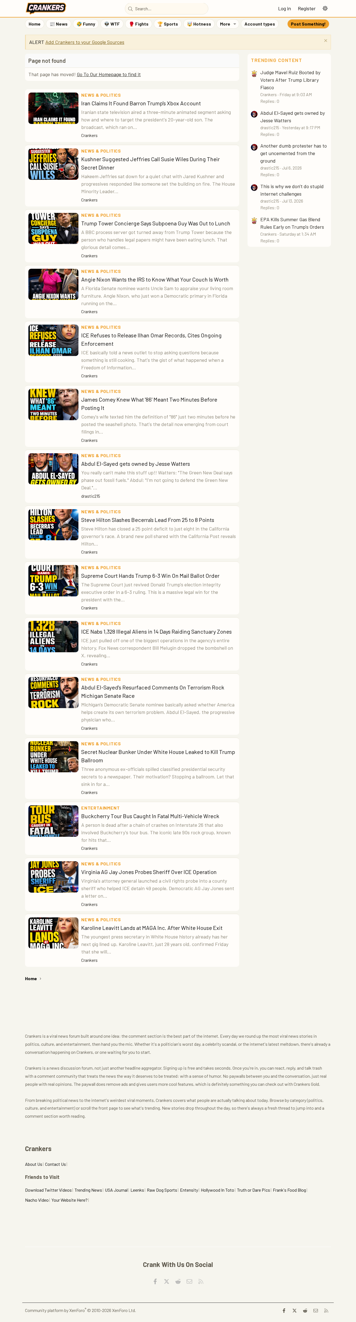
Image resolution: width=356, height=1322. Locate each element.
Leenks (137, 1189)
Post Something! (308, 23)
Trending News (88, 1189)
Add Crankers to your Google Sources (84, 42)
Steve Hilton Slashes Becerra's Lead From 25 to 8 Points (147, 519)
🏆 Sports (167, 23)
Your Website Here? (69, 1200)
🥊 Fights (139, 23)
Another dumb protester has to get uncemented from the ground (293, 153)
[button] (325, 8)
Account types (259, 23)
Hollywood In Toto (217, 1189)
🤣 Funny (85, 23)
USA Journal (116, 1189)
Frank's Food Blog (289, 1189)
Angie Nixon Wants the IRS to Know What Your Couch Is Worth (155, 279)
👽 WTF (112, 23)
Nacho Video (37, 1200)
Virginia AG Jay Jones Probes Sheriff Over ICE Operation (149, 871)
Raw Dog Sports (162, 1189)
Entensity (189, 1189)
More (225, 23)
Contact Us (55, 1164)
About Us (33, 1164)
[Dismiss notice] (325, 41)
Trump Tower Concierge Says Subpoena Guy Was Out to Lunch (155, 223)
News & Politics (101, 95)
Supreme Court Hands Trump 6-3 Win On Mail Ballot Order (150, 575)
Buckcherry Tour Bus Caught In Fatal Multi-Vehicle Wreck (150, 816)
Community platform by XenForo (80, 1310)
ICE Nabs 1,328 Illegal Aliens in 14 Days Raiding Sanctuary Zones (156, 631)
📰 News (59, 23)
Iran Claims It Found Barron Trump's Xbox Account (141, 103)
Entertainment (100, 807)
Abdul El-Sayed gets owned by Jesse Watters (135, 463)
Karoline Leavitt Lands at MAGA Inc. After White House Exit (151, 927)
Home (35, 23)
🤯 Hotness (199, 23)
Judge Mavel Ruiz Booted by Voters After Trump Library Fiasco (290, 79)
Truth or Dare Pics (253, 1189)
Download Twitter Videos (48, 1189)
